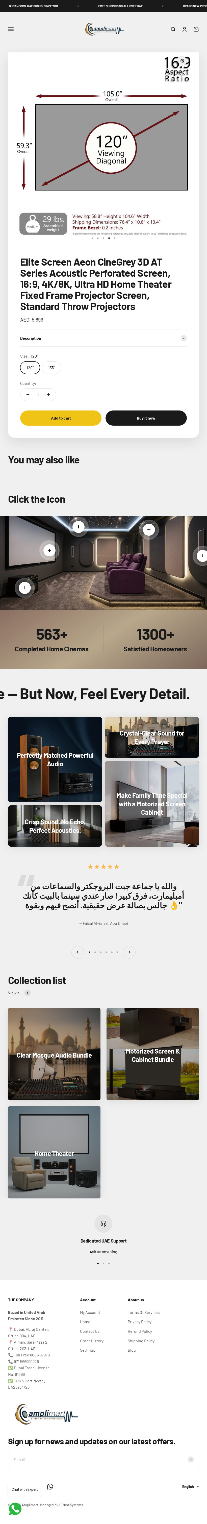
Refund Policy (140, 1331)
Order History (92, 1340)
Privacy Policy (139, 1321)
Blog (132, 1350)
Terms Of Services (144, 1312)
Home (85, 1321)
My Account (90, 1312)
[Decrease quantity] (27, 395)
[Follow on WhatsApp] (50, 1486)
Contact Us (89, 1331)
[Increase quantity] (48, 395)
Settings (87, 1350)
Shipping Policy (141, 1340)
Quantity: (28, 383)
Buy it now (146, 418)
